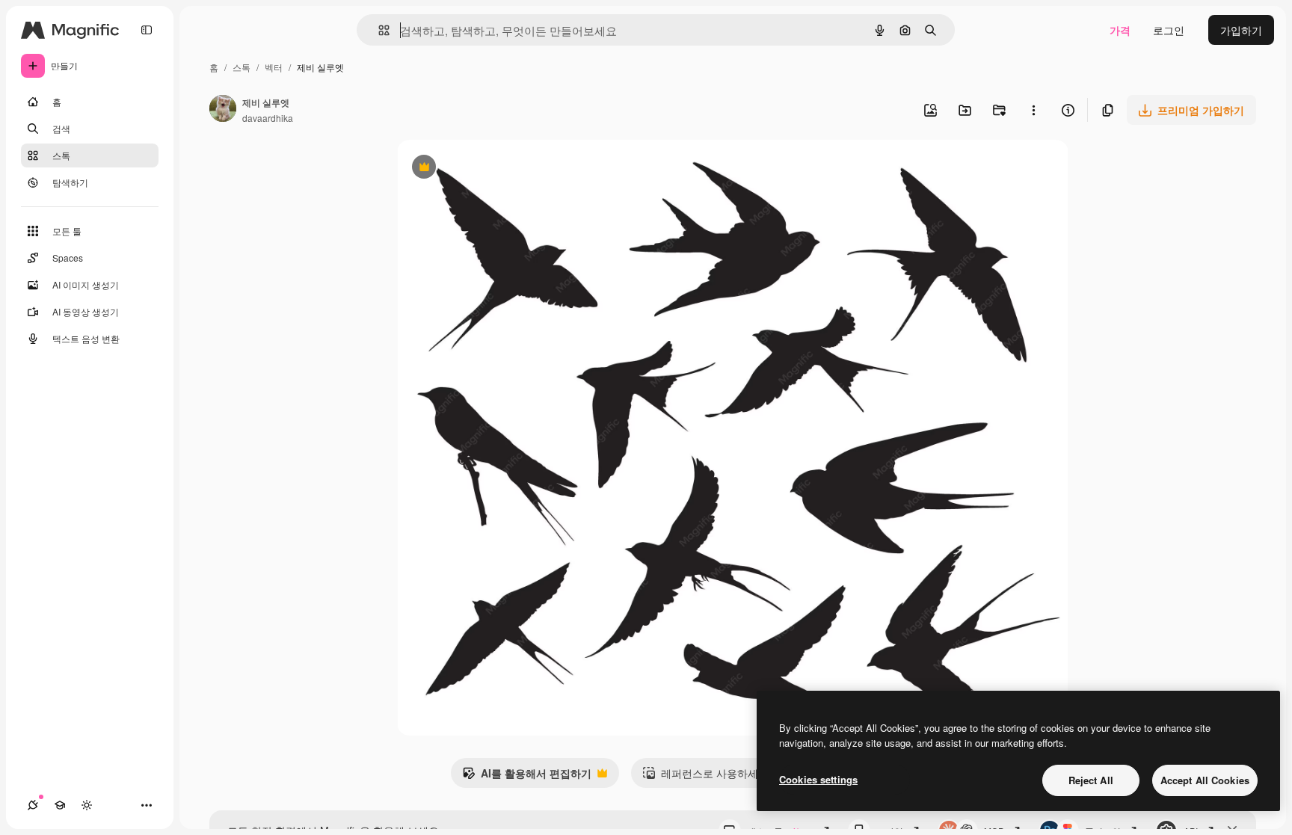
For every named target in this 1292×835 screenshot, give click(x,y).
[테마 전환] (87, 805)
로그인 (1168, 29)
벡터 (274, 67)
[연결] (33, 805)
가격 (1120, 29)
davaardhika (267, 117)
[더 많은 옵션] (1033, 110)
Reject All (1090, 780)
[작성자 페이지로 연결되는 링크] (222, 110)
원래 (483, 168)
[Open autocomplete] (378, 30)
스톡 (241, 67)
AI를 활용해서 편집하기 (526, 776)
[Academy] (60, 805)
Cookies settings (818, 779)
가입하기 (1241, 29)
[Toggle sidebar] (147, 30)
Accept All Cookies (1204, 780)
